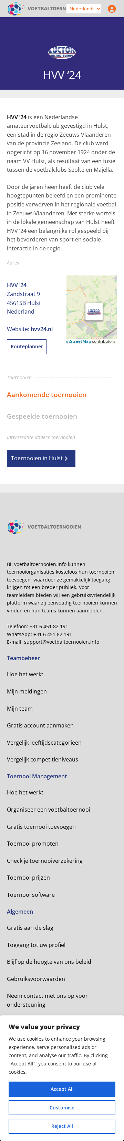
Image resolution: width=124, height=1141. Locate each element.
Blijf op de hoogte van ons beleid (49, 961)
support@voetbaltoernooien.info (61, 642)
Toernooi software (31, 895)
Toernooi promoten (33, 843)
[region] (62, 1078)
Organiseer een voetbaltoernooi (48, 809)
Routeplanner (27, 346)
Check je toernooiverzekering (45, 861)
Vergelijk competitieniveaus (42, 759)
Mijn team (20, 708)
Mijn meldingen (27, 691)
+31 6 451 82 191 (49, 626)
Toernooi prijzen (28, 877)
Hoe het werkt (25, 674)
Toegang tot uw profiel (36, 945)
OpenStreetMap (75, 341)
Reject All (62, 1126)
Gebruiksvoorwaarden (36, 979)
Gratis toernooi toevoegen (41, 827)
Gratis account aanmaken (40, 725)
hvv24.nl (42, 329)
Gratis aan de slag (30, 927)
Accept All (62, 1089)
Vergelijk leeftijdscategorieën (44, 742)
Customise (62, 1107)
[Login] (110, 8)
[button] (94, 312)
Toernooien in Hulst (37, 458)
